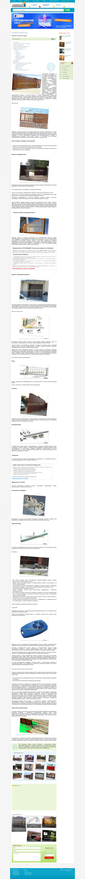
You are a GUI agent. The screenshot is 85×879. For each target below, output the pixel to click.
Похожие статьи (18, 68)
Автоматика (16, 61)
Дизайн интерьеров (53, 1)
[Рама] (34, 372)
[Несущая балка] (34, 436)
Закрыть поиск (58, 4)
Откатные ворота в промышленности (21, 46)
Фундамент (16, 60)
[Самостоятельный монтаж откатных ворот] (34, 726)
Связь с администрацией (28, 873)
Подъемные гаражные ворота (34, 838)
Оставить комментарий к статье (21, 69)
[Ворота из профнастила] (34, 170)
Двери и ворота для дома (23, 32)
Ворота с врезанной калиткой (20, 47)
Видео (20, 1)
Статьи (14, 1)
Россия (49, 4)
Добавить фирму (34, 4)
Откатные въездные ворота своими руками (22, 62)
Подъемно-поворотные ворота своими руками (34, 825)
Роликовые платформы (20, 57)
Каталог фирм (36, 1)
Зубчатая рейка (18, 58)
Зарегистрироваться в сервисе (20, 478)
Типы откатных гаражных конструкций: (22, 43)
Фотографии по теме (19, 65)
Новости (27, 1)
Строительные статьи (15, 32)
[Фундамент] (34, 566)
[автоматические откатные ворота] (39, 779)
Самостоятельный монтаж (20, 64)
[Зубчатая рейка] (34, 536)
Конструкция (16, 42)
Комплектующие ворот (18, 49)
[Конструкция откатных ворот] (34, 118)
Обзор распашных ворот (49, 838)
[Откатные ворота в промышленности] (34, 225)
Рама (16, 50)
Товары (44, 1)
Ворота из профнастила (19, 45)
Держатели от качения (20, 56)
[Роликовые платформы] (34, 505)
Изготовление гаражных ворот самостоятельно (19, 829)
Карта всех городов (28, 874)
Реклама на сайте (66, 1)
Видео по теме (18, 67)
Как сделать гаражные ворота (49, 824)
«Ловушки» (17, 54)
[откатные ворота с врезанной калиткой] (34, 290)
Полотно (17, 51)
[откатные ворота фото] (17, 770)
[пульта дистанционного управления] (34, 629)
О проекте (26, 871)
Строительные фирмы (66, 868)
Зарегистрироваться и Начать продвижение (23, 268)
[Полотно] (34, 404)
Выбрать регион (46, 5)
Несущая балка (18, 53)
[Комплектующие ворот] (34, 327)
